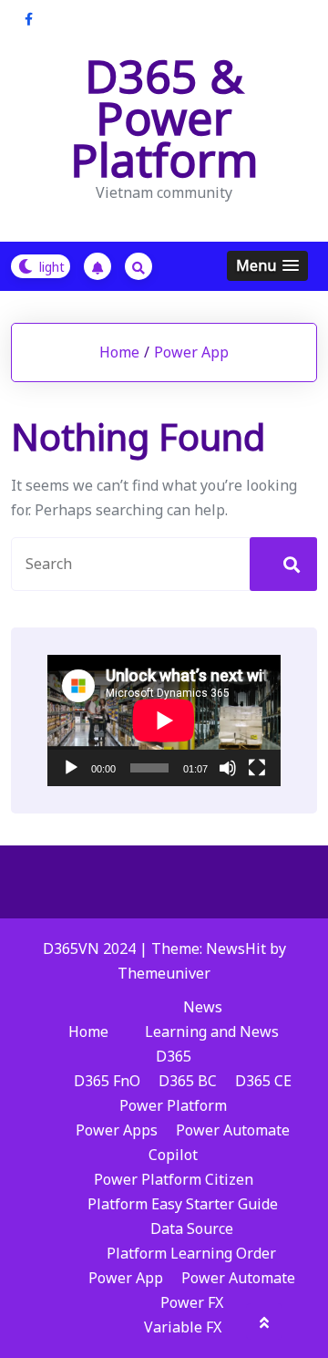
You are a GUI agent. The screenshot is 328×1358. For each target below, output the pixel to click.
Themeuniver (164, 973)
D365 (173, 1056)
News (202, 1007)
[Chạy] (71, 768)
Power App (191, 352)
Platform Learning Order (191, 1253)
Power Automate (233, 1130)
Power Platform (173, 1105)
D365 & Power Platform (164, 118)
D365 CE (263, 1081)
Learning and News (212, 1031)
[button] (267, 266)
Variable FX (182, 1327)
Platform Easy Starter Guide (182, 1204)
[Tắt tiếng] (228, 768)
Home (119, 352)
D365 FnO (107, 1081)
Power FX (191, 1302)
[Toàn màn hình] (257, 768)
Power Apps (117, 1130)
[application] (164, 720)
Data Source (191, 1228)
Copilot (173, 1155)
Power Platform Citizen (173, 1179)
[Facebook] (29, 18)
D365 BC (188, 1081)
